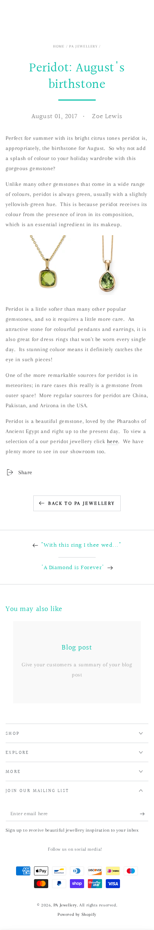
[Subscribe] (144, 813)
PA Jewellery (83, 46)
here (112, 441)
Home (58, 46)
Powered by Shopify (77, 914)
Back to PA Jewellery (81, 503)
